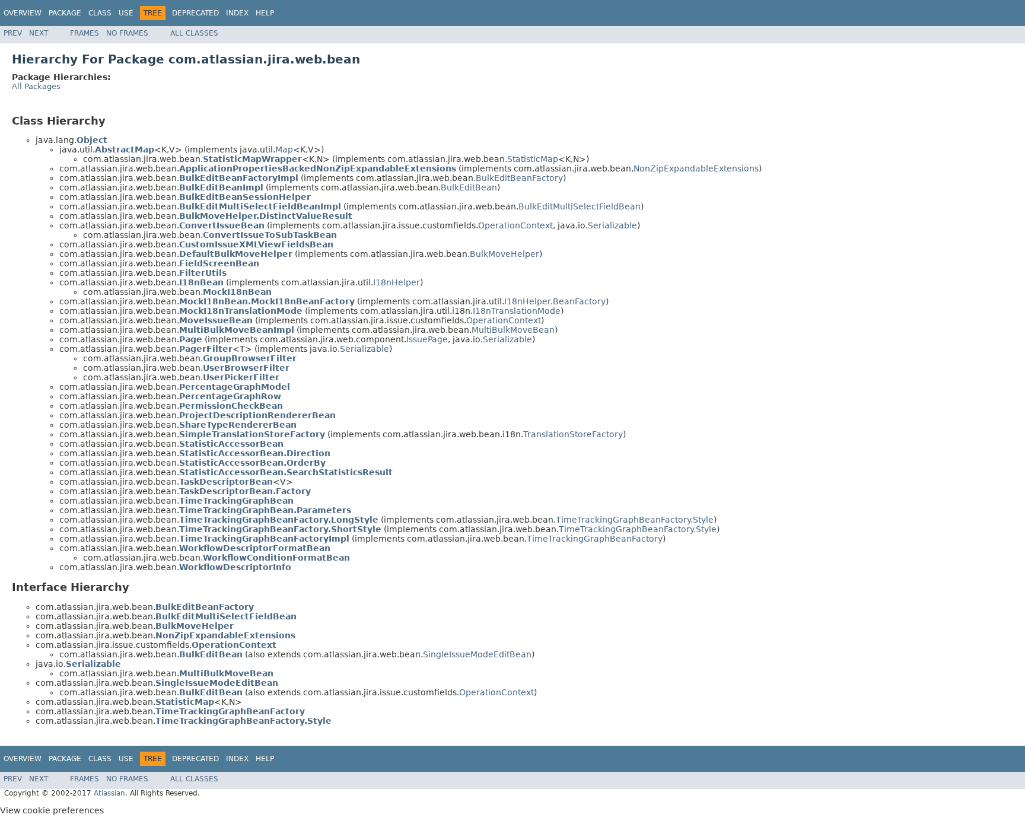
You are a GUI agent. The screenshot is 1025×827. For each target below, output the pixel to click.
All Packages (36, 86)
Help (265, 13)
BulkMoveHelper (504, 254)
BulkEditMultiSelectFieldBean (579, 206)
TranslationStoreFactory (573, 434)
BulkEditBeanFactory (519, 178)
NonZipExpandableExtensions (696, 168)
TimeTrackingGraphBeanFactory (595, 538)
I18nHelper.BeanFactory (555, 301)
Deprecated (195, 13)
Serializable (612, 225)
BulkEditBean (469, 187)
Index (237, 13)
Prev (13, 33)
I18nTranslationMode (517, 311)
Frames (84, 33)
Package (65, 13)
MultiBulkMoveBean (513, 330)
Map (284, 149)
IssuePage (427, 339)
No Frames (127, 33)
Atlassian (109, 793)
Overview (23, 13)
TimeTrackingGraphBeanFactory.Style (635, 519)
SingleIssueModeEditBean (477, 654)
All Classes (194, 33)
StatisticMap (532, 159)
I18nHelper (396, 282)
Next (38, 33)
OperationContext (515, 225)
